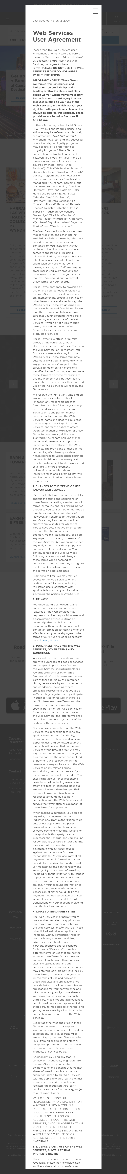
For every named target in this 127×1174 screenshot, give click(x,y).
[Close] (95, 11)
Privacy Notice (49, 640)
